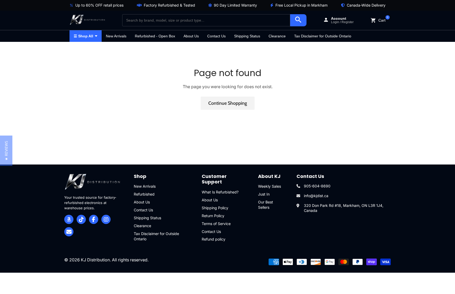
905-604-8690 (317, 186)
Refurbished (144, 194)
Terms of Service (216, 223)
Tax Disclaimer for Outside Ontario (322, 36)
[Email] (68, 231)
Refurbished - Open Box (155, 36)
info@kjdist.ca (316, 195)
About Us (191, 36)
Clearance (277, 36)
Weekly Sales (269, 186)
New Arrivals (116, 36)
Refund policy (213, 239)
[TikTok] (81, 219)
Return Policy (213, 215)
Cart (381, 19)
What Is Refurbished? (220, 192)
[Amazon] (68, 219)
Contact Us (216, 36)
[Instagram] (106, 219)
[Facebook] (93, 219)
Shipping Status (247, 36)
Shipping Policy (215, 208)
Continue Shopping (227, 103)
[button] (6, 151)
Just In (264, 194)
